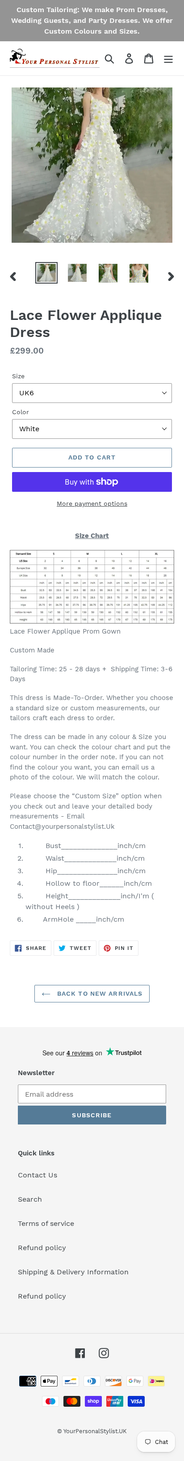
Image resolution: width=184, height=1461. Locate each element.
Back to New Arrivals (99, 993)
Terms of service (46, 1223)
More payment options (92, 503)
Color (20, 412)
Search (30, 1199)
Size (18, 376)
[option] (46, 273)
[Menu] (168, 58)
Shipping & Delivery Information (73, 1272)
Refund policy (42, 1247)
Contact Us (37, 1175)
